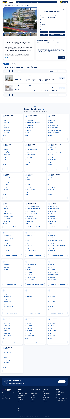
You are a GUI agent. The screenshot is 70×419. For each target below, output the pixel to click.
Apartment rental (21, 397)
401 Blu (51, 177)
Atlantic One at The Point (8, 306)
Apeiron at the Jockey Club (31, 264)
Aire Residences (6, 240)
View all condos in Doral (35, 313)
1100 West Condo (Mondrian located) (33, 122)
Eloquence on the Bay (30, 219)
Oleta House (29, 269)
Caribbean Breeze (30, 248)
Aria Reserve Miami (53, 159)
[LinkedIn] (9, 398)
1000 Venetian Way (30, 120)
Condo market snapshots (22, 393)
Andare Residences (53, 279)
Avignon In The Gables (31, 189)
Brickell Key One (6, 149)
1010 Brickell (52, 118)
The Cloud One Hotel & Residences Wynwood (58, 242)
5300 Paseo (29, 294)
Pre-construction (21, 399)
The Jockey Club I (30, 275)
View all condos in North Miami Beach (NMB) (35, 284)
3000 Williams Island (7, 296)
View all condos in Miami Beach (12, 197)
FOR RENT (13, 63)
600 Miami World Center (31, 154)
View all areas (33, 404)
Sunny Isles (33, 397)
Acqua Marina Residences (54, 274)
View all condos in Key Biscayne (35, 342)
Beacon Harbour (6, 355)
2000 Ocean (52, 294)
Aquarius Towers (7, 328)
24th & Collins (29, 128)
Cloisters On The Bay (7, 359)
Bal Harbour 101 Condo (54, 206)
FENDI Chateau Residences (8, 216)
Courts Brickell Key (7, 152)
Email (59, 394)
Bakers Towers (6, 330)
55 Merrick (28, 184)
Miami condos (20, 401)
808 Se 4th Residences (54, 272)
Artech (5, 304)
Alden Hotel (6, 184)
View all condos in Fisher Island (58, 342)
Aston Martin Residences (31, 157)
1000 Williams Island (7, 293)
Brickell (32, 391)
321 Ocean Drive (6, 122)
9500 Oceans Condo (7, 206)
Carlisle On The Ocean (8, 213)
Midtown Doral (29, 296)
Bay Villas (5, 248)
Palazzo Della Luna (53, 333)
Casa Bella (28, 159)
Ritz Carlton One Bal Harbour (55, 219)
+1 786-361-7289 (61, 392)
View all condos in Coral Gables (35, 197)
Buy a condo (20, 391)
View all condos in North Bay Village (35, 226)
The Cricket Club (30, 272)
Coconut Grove (33, 403)
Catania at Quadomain (8, 335)
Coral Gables (33, 401)
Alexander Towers (7, 323)
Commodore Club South (31, 336)
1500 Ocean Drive (30, 125)
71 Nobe (51, 184)
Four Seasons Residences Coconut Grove (11, 364)
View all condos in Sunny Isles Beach (35, 255)
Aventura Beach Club (30, 242)
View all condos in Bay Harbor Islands (12, 255)
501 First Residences (30, 152)
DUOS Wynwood (52, 238)
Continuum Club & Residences (32, 218)
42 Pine (5, 179)
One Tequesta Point (7, 157)
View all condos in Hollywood (12, 342)
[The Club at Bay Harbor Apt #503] (9, 78)
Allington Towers (7, 325)
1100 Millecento (52, 120)
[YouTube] (6, 398)
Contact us (62, 381)
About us (19, 406)
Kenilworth (51, 214)
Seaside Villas (52, 336)
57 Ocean (51, 179)
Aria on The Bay (52, 157)
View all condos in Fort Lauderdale (58, 284)
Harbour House (52, 213)
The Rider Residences (53, 243)
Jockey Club (29, 267)
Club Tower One (29, 330)
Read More (7, 57)
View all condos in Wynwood (58, 255)
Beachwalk (51, 306)
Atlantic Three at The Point (8, 308)
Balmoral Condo (52, 209)
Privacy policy (47, 416)
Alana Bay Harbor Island (8, 243)
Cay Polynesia (29, 328)
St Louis (5, 159)
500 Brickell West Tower (54, 127)
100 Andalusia (29, 177)
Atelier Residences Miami (54, 132)
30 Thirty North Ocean (53, 267)
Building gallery (21, 403)
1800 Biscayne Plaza (53, 147)
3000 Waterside (52, 269)
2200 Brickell (52, 123)
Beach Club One (52, 301)
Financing (45, 395)
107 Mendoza (29, 179)
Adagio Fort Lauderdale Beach (55, 275)
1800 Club (51, 149)
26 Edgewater (52, 154)
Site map (19, 410)
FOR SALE (6, 63)
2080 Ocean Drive (53, 296)
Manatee (5, 219)
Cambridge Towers (7, 333)
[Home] (3, 5)
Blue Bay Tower (29, 214)
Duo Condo (51, 308)
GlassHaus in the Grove (8, 365)
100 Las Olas (52, 264)
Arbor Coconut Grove (7, 352)
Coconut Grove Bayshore (8, 360)
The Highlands (29, 274)
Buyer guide (45, 391)
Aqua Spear (6, 192)
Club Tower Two (29, 333)
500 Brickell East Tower (54, 125)
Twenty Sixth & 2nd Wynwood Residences (57, 245)
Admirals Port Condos (7, 301)
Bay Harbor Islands (17, 5)
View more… (5, 135)
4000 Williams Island (7, 298)
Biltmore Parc (29, 192)
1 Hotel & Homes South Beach (32, 118)
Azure (5, 211)
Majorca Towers (6, 267)
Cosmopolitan (6, 132)
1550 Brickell (52, 122)
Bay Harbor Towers (7, 247)
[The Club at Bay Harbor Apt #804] (9, 88)
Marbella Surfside (7, 221)
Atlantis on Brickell (53, 133)
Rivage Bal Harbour (53, 221)
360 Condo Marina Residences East (33, 206)
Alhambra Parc (29, 187)
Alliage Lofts (29, 130)
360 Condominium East (31, 209)
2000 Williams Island (7, 294)
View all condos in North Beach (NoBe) (57, 197)
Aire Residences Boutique (8, 242)
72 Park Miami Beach (53, 187)
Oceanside (51, 328)
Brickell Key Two (6, 151)
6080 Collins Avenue (53, 181)
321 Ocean (5, 120)
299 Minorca (29, 182)
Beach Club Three (53, 303)
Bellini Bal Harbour (53, 211)
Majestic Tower (52, 216)
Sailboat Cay (6, 269)
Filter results (60, 71)
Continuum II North (7, 130)
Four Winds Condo (7, 218)
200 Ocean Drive (7, 118)
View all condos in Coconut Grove (12, 370)
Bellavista (5, 357)
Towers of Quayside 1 (30, 279)
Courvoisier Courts (7, 154)
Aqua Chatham (6, 189)
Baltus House (52, 162)
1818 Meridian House (30, 127)
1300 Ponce (29, 181)
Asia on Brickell (6, 147)
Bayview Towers (7, 264)
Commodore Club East (30, 335)
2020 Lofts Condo (7, 177)
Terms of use (41, 416)
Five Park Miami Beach (8, 133)
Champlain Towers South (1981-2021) (10, 214)
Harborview (52, 325)
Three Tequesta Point (7, 162)
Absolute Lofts (6, 123)
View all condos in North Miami (12, 284)
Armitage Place (6, 127)
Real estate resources (22, 404)
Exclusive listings (21, 395)
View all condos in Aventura (12, 313)
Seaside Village (52, 335)
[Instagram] (3, 398)
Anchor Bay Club (52, 298)
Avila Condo (29, 243)
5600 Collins (6, 181)
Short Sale (52, 34)
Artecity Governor (30, 133)
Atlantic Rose (6, 209)
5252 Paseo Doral (30, 293)
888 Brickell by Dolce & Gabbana (55, 130)
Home (6, 5)
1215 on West (29, 123)
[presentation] (5, 21)
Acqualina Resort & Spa (31, 237)
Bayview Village (52, 323)
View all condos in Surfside (12, 226)
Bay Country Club (30, 245)
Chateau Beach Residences (31, 250)
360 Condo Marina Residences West (33, 208)
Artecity (28, 132)
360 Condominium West (31, 211)
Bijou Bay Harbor (7, 250)
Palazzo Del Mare (53, 330)
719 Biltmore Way (30, 186)
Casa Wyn (51, 237)
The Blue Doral (29, 298)
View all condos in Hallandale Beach (58, 313)
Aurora (28, 240)
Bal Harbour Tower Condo (54, 208)
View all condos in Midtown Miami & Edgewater (59, 168)
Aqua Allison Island (7, 187)
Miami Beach (33, 395)
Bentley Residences (30, 247)
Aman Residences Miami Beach (9, 186)
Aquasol (51, 192)
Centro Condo (29, 162)
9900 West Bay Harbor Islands (9, 238)
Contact (19, 408)
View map (44, 34)
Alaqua (5, 303)
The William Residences (31, 277)
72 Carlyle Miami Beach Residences (56, 186)
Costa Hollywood (7, 336)
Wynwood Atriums (53, 248)
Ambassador (29, 323)
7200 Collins (52, 189)
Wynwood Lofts (52, 250)
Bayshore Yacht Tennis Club (32, 213)
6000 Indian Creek (7, 182)
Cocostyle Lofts (6, 362)
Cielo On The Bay (30, 216)
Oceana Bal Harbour (53, 218)
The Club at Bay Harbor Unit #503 (23, 75)
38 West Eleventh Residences (32, 149)
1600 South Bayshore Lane (8, 350)
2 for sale (53, 26)
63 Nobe (51, 182)
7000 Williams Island (7, 299)
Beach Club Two (52, 304)
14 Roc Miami (29, 147)
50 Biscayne (29, 151)
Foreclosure (61, 34)
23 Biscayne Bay (52, 151)
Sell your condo (46, 397)
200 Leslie (51, 293)
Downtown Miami (34, 393)
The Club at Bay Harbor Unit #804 (23, 85)
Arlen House (29, 238)
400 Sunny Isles (29, 235)
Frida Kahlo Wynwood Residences (56, 240)
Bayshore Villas (6, 354)
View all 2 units (19, 71)
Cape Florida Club (30, 325)
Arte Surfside (6, 208)
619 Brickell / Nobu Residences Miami (56, 128)
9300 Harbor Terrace (7, 235)
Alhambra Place (52, 277)
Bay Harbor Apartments (8, 245)
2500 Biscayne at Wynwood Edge (55, 152)
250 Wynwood (52, 235)
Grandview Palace (30, 221)
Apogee (5, 125)
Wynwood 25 (52, 247)
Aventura (32, 399)
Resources (45, 399)
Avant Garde (52, 299)
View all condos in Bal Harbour (58, 226)
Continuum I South (7, 128)
